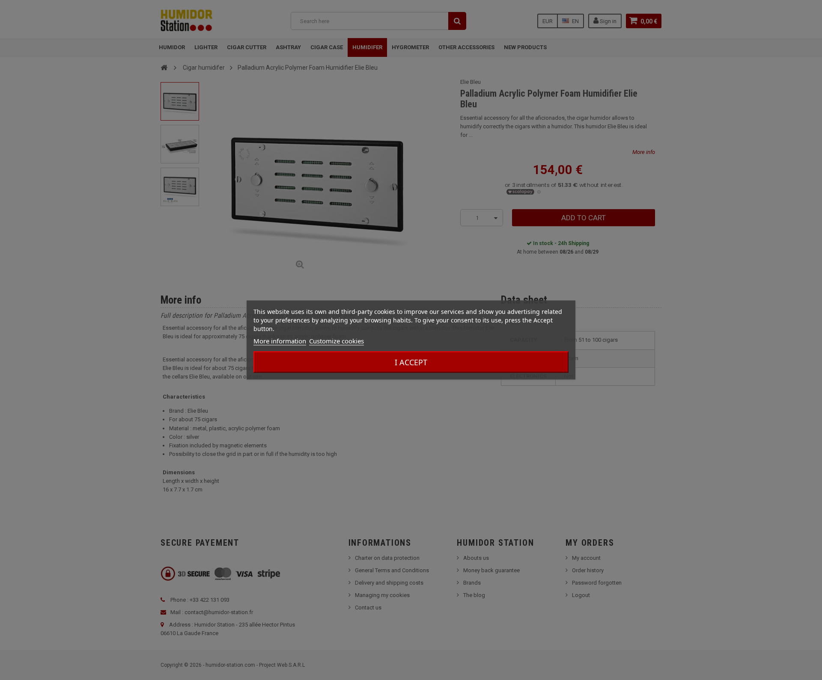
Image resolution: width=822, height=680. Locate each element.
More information (279, 341)
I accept (411, 362)
